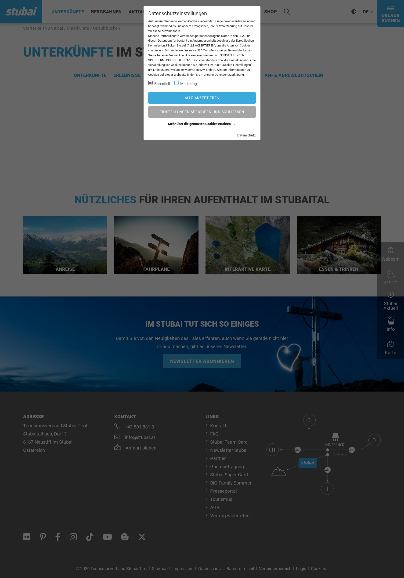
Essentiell (162, 84)
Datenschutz (246, 135)
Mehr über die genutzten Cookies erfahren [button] (199, 124)
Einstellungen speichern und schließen (202, 112)
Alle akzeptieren (202, 98)
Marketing (188, 84)
